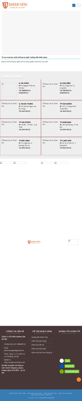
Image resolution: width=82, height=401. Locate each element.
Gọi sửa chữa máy (72, 371)
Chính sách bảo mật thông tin (41, 395)
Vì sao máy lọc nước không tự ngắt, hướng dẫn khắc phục (24, 57)
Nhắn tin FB (69, 366)
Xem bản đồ (23, 95)
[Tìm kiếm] (78, 5)
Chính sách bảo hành (65, 393)
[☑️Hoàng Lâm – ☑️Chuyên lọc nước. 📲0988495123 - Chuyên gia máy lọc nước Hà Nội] (15, 5)
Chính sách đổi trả (50, 393)
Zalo (67, 361)
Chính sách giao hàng (34, 393)
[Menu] (73, 5)
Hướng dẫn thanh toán (17, 393)
